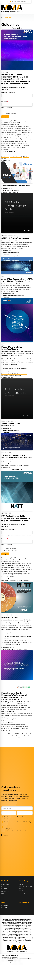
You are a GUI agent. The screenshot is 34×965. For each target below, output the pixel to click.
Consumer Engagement (7, 235)
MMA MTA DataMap (9, 617)
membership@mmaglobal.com (10, 124)
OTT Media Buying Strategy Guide (15, 238)
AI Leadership (5, 891)
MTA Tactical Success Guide (13, 515)
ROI (7, 72)
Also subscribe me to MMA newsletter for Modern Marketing (16, 818)
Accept (4, 962)
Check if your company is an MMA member (21, 98)
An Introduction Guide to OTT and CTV (10, 424)
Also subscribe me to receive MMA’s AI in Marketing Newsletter (17, 823)
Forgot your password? (6, 107)
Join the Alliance (24, 902)
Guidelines (26, 157)
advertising (11, 256)
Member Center (23, 891)
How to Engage (24, 881)
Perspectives (18, 376)
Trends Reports (25, 728)
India (12, 377)
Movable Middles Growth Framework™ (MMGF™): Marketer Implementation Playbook (15, 76)
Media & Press (5, 908)
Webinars (22, 893)
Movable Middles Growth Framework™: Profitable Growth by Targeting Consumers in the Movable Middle (14, 696)
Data (3, 344)
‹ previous (16, 733)
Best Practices (5, 157)
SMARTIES (4, 894)
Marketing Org (5, 886)
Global (8, 161)
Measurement (5, 884)
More (3, 902)
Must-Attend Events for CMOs (25, 887)
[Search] (29, 2)
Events (21, 884)
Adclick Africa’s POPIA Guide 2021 (15, 185)
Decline (10, 963)
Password (4, 102)
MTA (3, 72)
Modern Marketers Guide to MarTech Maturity (11, 347)
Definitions (12, 726)
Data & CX (4, 889)
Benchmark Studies (6, 374)
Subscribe (23, 2)
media (16, 256)
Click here (4, 89)
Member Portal (5, 905)
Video (15, 235)
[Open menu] (31, 10)
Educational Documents (16, 157)
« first (9, 733)
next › (29, 735)
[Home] (2, 17)
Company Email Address (8, 92)
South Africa (15, 192)
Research (3, 159)
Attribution (4, 453)
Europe (9, 192)
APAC (8, 377)
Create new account (11, 111)
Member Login (16, 2)
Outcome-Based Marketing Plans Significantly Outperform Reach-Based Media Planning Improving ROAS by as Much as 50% (16, 715)
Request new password (12, 113)
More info (10, 960)
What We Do (5, 881)
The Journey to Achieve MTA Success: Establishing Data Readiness (16, 456)
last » (19, 737)
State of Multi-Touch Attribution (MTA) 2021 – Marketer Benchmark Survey (17, 280)
